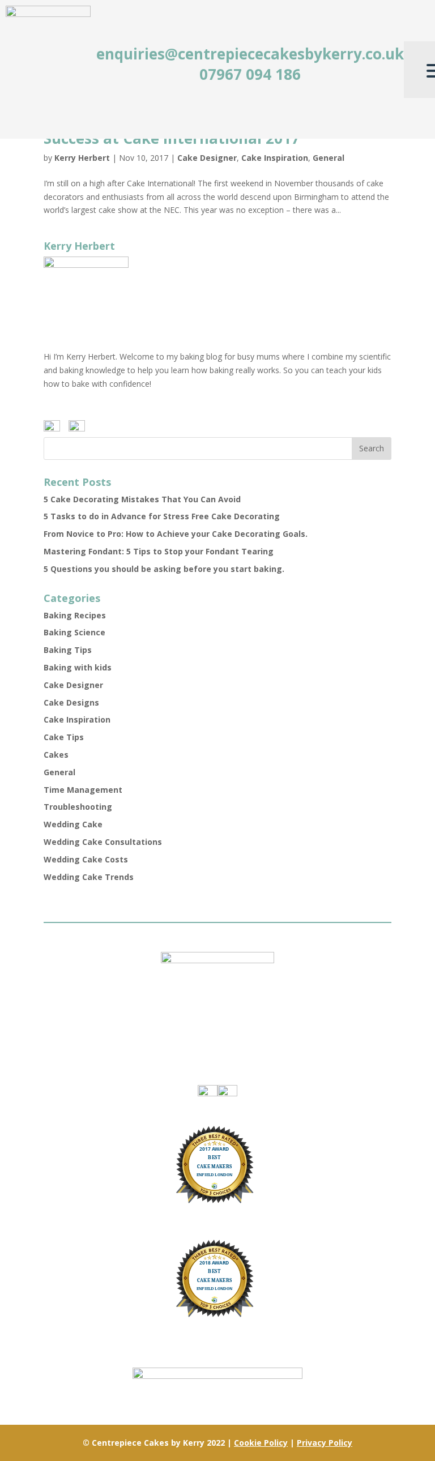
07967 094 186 (250, 74)
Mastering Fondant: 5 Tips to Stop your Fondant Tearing (159, 551)
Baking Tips (68, 649)
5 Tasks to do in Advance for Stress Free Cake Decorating (162, 516)
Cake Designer (207, 157)
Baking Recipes (75, 615)
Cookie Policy (261, 1442)
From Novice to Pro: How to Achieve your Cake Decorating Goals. (176, 533)
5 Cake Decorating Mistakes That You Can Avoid (142, 499)
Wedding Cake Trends (89, 877)
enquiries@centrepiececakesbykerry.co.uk (250, 54)
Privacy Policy (324, 1442)
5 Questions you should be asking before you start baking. (164, 568)
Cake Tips (64, 737)
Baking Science (74, 632)
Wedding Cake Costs (86, 859)
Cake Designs (71, 702)
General (328, 157)
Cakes (56, 754)
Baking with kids (78, 667)
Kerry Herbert (82, 157)
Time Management (83, 789)
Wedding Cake (73, 824)
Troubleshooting (78, 806)
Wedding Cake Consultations (103, 841)
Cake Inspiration (274, 157)
